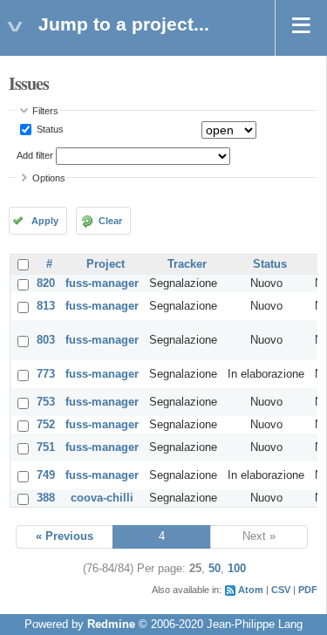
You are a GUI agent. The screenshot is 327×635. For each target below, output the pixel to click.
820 (46, 283)
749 (46, 475)
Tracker (187, 264)
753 (46, 402)
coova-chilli (102, 498)
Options (48, 178)
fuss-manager (102, 283)
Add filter (35, 155)
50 (214, 569)
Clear (110, 220)
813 (46, 306)
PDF (307, 589)
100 (237, 569)
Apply (44, 220)
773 (46, 374)
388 (46, 498)
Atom (250, 589)
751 (46, 447)
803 (46, 340)
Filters (45, 111)
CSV (280, 589)
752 (46, 425)
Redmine (111, 624)
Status (49, 129)
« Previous (64, 536)
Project (105, 264)
